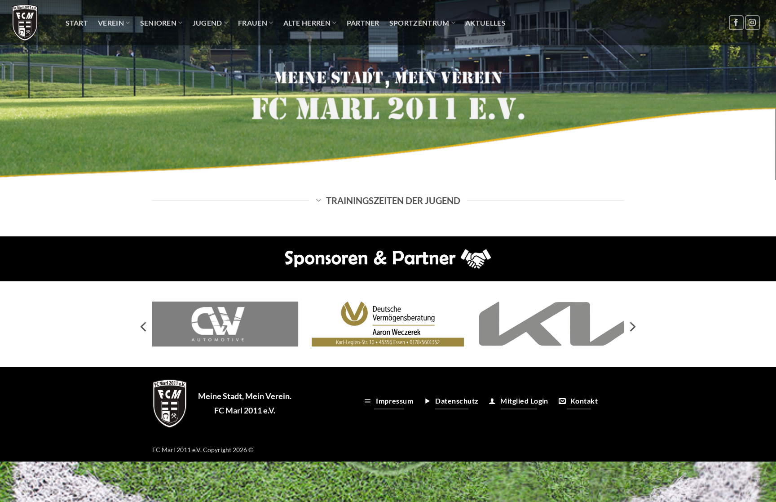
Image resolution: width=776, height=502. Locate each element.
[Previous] (144, 327)
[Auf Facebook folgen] (736, 22)
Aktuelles (485, 22)
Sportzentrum (419, 22)
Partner (363, 22)
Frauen (252, 22)
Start (77, 22)
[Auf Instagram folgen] (752, 22)
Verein (111, 22)
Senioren (158, 22)
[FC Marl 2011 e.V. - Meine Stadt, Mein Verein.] (25, 22)
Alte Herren (307, 22)
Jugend (207, 22)
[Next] (632, 327)
